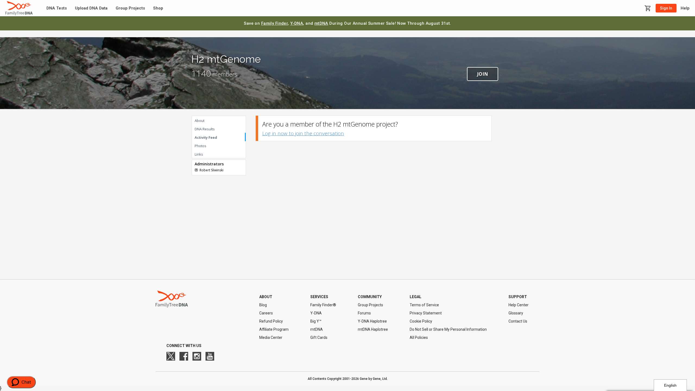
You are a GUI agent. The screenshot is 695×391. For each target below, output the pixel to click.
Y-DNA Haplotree (372, 321)
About (199, 120)
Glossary (515, 313)
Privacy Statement (426, 313)
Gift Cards (318, 337)
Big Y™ (315, 321)
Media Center (270, 337)
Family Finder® (323, 305)
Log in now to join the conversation (303, 133)
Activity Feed (206, 137)
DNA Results (205, 129)
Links (199, 154)
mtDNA (321, 23)
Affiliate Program (274, 329)
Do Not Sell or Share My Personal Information (448, 329)
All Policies (419, 337)
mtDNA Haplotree (373, 329)
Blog (263, 305)
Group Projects (130, 8)
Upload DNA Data (91, 8)
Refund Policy (271, 321)
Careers (266, 313)
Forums (364, 313)
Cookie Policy (421, 321)
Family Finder (274, 23)
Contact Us (517, 321)
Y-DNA (296, 23)
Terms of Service (424, 305)
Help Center (518, 305)
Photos (200, 145)
